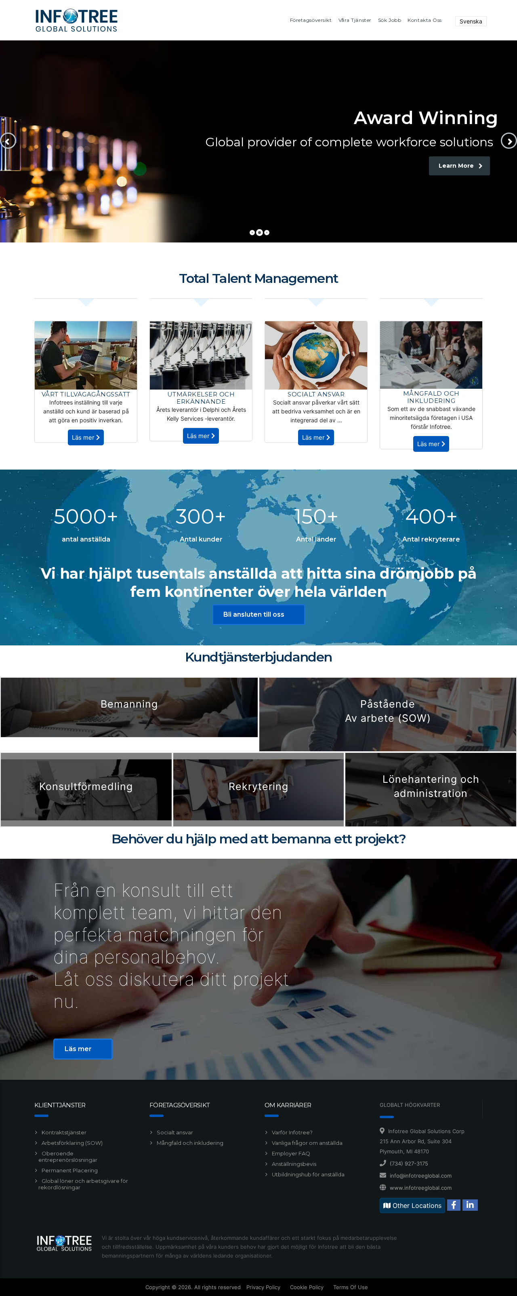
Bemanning (129, 704)
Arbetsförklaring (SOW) (71, 1143)
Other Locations (416, 1205)
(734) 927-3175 (409, 1163)
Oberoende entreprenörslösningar (67, 1156)
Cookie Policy (307, 1287)
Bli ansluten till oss (253, 614)
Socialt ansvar (174, 1132)
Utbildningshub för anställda (308, 1174)
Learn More (456, 165)
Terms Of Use (350, 1287)
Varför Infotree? (292, 1132)
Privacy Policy (263, 1287)
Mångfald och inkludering (189, 1143)
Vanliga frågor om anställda (307, 1143)
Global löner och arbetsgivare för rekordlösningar (83, 1184)
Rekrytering (258, 786)
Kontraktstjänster (63, 1132)
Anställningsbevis (293, 1164)
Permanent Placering (69, 1170)
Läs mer (84, 437)
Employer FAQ (290, 1153)
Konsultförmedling (86, 786)
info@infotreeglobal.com (421, 1175)
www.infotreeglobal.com (421, 1187)
